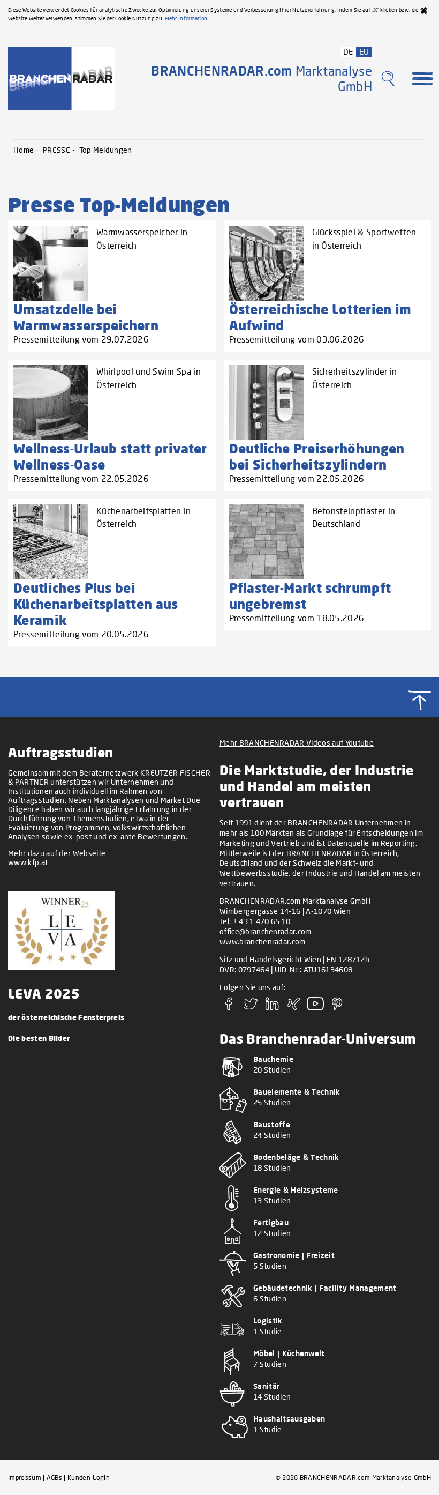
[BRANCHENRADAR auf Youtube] (315, 1007)
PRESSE (56, 149)
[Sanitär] (321, 1409)
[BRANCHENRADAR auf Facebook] (229, 1007)
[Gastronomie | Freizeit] (321, 1278)
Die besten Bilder (39, 1038)
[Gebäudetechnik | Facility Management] (321, 1311)
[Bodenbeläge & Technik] (321, 1180)
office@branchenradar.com (266, 931)
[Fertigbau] (321, 1245)
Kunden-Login (88, 1478)
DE (348, 51)
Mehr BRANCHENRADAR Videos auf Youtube (297, 742)
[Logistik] (321, 1343)
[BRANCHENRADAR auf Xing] (294, 1007)
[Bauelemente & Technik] (321, 1115)
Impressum (24, 1478)
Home (23, 149)
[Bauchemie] (321, 1082)
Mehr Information (186, 18)
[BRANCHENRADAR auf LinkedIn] (272, 1007)
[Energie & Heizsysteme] (321, 1213)
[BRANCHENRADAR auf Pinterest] (337, 1007)
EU (364, 51)
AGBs (54, 1478)
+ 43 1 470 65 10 (262, 921)
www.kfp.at (28, 862)
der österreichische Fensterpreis (66, 1017)
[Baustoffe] (321, 1147)
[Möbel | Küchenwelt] (321, 1376)
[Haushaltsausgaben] (321, 1442)
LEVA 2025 (44, 993)
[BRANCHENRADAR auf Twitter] (250, 1007)
